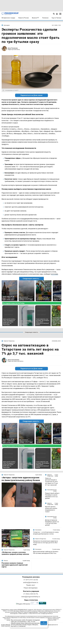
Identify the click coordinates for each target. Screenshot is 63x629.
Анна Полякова (13, 48)
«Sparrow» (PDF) (52, 620)
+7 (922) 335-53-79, (30, 594)
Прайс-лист (30, 585)
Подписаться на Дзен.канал (31, 95)
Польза (6, 560)
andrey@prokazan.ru (30, 582)
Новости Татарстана (9, 341)
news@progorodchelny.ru (30, 597)
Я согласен (44, 623)
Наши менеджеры (31, 588)
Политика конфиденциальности (49, 624)
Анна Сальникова (13, 359)
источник (54, 274)
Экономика (50, 489)
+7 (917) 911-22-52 (30, 580)
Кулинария (7, 25)
